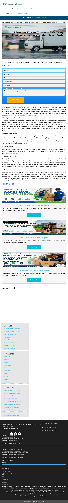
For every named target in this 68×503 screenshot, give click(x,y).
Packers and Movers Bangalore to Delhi (13, 448)
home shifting (22, 166)
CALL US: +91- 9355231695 (16, 13)
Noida (6, 379)
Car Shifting (5, 466)
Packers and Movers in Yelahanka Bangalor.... (34, 238)
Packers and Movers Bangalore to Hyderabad (15, 451)
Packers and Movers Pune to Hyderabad (13, 457)
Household (17, 88)
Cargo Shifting (6, 471)
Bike (9, 88)
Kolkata (6, 362)
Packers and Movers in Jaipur (10, 440)
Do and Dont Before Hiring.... (12, 390)
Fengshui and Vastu (10, 345)
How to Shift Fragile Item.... (12, 410)
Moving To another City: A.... (12, 398)
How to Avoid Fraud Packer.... (13, 404)
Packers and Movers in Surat (10, 435)
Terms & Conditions (7, 460)
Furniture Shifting (7, 473)
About (3, 476)
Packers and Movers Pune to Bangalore (13, 454)
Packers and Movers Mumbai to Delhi (12, 449)
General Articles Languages (12, 328)
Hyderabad (7, 365)
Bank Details (5, 482)
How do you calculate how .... (12, 413)
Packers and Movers (10, 342)
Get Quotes (5, 484)
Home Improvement (10, 334)
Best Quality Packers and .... (12, 396)
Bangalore (7, 356)
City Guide (7, 337)
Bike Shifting (5, 468)
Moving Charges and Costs (12, 331)
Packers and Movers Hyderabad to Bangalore (15, 452)
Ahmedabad (7, 370)
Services (31, 9)
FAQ (3, 474)
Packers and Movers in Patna (10, 437)
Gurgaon (6, 376)
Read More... (34, 215)
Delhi (5, 373)
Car (4, 88)
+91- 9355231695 (38, 18)
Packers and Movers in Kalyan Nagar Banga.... (34, 270)
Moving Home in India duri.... (12, 407)
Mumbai (6, 382)
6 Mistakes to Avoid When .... (12, 415)
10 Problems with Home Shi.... (13, 401)
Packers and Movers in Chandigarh (51, 430)
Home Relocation (9, 340)
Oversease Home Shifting (9, 470)
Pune (5, 368)
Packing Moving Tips (10, 348)
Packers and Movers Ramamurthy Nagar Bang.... (34, 205)
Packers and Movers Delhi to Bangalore (13, 459)
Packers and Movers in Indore (50, 427)
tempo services (15, 107)
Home (7, 9)
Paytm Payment (6, 481)
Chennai (6, 359)
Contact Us (5, 479)
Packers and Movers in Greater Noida (12, 438)
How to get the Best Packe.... (12, 393)
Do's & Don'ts (43, 9)
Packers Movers (18, 9)
